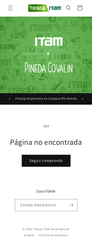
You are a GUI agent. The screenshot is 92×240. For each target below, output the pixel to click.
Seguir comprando (46, 160)
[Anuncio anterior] (9, 98)
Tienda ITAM (41, 229)
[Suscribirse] (71, 205)
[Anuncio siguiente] (82, 98)
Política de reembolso (53, 235)
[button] (10, 8)
